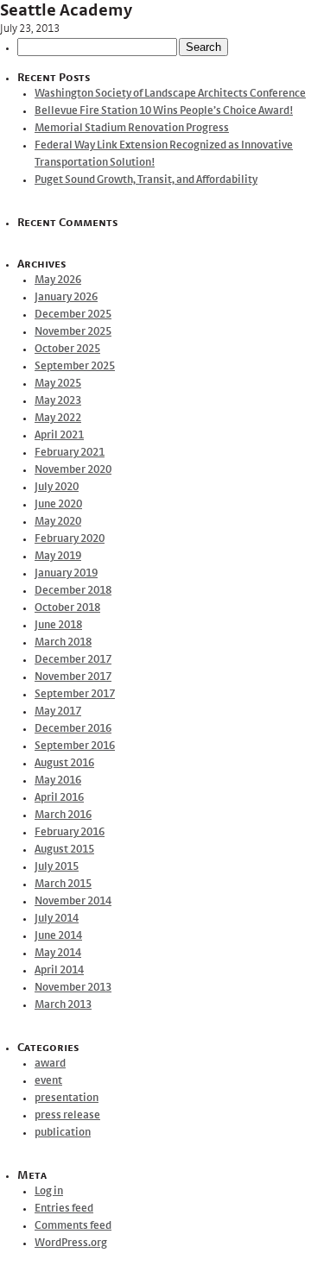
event (48, 1080)
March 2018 (63, 642)
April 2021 (59, 435)
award (50, 1063)
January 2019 (66, 573)
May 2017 (58, 711)
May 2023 (58, 400)
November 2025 (73, 331)
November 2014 (73, 901)
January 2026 (66, 297)
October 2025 (67, 349)
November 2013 (73, 987)
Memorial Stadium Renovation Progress (132, 128)
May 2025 (58, 383)
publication (63, 1132)
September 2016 (75, 746)
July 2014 (57, 918)
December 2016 (73, 728)
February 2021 (70, 452)
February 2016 (70, 832)
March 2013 (63, 1004)
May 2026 (58, 280)
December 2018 (73, 590)
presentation (66, 1098)
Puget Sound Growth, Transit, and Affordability (146, 180)
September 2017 (75, 694)
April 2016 (59, 797)
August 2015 (64, 849)
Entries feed (64, 1208)
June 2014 (58, 935)
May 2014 (58, 953)
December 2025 (73, 314)
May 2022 (58, 418)
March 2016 (63, 815)
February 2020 (70, 539)
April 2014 (59, 970)
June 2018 (58, 625)
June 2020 (58, 504)
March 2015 (63, 884)
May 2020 (58, 521)
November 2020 (73, 469)
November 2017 (73, 677)
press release (67, 1115)
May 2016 (58, 780)
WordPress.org (71, 1243)
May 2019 (58, 556)
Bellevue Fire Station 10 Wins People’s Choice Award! (164, 110)
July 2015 (57, 866)
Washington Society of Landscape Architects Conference (170, 93)
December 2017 (73, 659)
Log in (49, 1191)
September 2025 (75, 366)
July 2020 (57, 487)
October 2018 (67, 608)
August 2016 (64, 763)
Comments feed (73, 1225)
